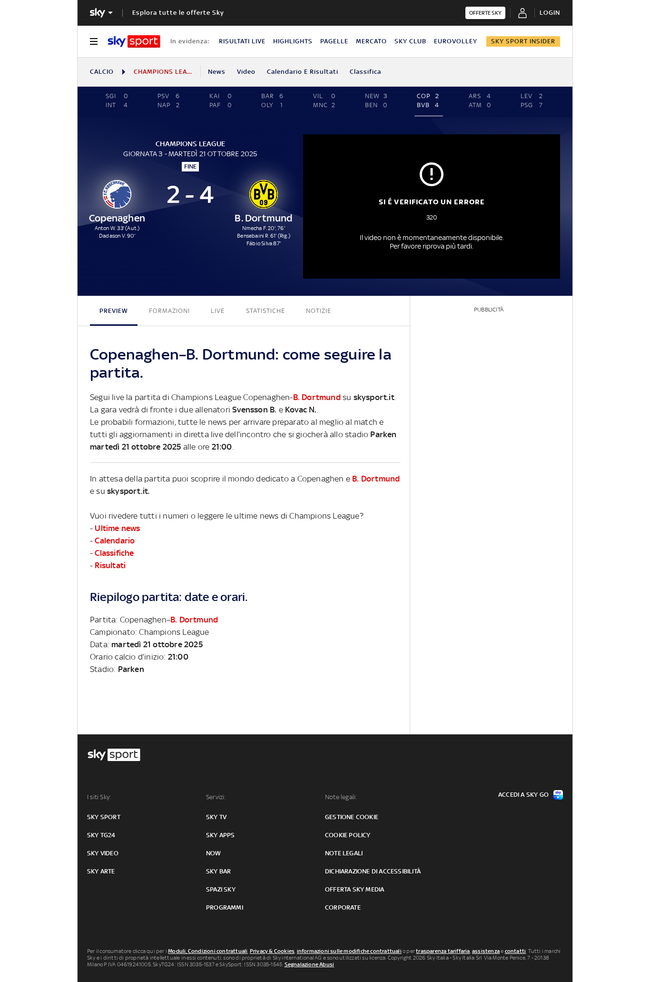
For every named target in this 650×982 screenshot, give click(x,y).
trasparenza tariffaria (443, 951)
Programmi (224, 907)
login (550, 12)
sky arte (101, 871)
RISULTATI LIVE (242, 41)
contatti (515, 951)
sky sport (103, 817)
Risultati (110, 565)
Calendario (115, 540)
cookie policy (348, 835)
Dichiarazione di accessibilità (373, 871)
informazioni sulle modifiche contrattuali (349, 951)
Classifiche (114, 553)
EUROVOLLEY (455, 41)
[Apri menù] (94, 41)
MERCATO (371, 41)
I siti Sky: (99, 797)
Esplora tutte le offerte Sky (178, 12)
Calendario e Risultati (302, 71)
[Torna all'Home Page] (134, 41)
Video (246, 71)
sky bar (218, 871)
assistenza (486, 951)
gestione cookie (351, 817)
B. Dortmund (317, 397)
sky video (102, 853)
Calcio (102, 71)
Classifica (365, 71)
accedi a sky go (523, 794)
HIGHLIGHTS (293, 41)
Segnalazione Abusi (310, 964)
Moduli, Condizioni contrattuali (207, 951)
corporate (343, 907)
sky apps (220, 835)
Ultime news (117, 528)
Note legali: (341, 797)
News (217, 71)
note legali (344, 853)
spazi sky (221, 889)
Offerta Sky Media (354, 889)
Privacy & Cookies (272, 951)
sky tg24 (101, 835)
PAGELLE (334, 41)
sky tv (216, 817)
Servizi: (216, 797)
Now (213, 853)
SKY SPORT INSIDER (523, 41)
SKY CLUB (410, 41)
